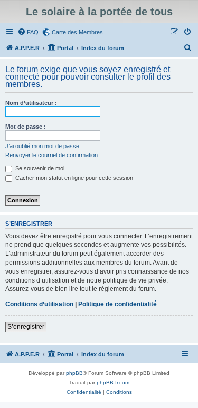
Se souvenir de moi (39, 168)
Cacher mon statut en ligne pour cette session (73, 177)
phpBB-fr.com (113, 382)
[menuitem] (28, 32)
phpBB (74, 373)
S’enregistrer (25, 327)
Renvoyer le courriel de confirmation (51, 155)
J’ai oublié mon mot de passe (42, 146)
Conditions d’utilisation (39, 304)
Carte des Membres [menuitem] (77, 32)
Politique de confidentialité (117, 304)
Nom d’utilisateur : (31, 103)
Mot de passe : (25, 126)
